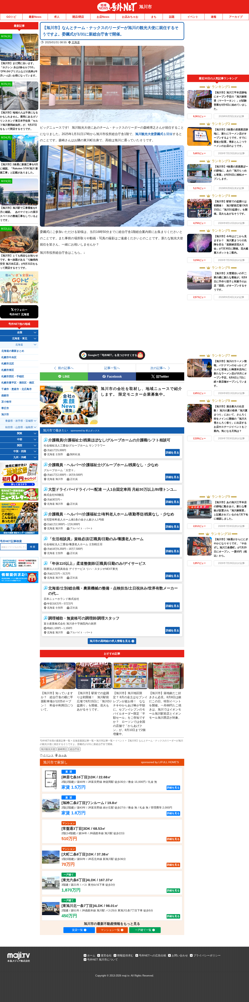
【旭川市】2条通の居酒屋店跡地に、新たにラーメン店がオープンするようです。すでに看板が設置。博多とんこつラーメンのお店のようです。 (231, 137)
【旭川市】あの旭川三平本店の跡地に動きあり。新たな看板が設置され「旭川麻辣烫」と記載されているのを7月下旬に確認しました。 (231, 510)
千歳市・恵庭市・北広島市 (16, 389)
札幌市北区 (7, 363)
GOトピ (11, 16)
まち (153, 16)
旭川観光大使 (48, 749)
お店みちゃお (130, 16)
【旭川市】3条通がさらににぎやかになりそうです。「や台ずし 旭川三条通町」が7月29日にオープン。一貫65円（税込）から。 (231, 547)
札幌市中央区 (9, 357)
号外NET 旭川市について (102, 959)
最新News (35, 16)
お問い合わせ (180, 955)
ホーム (91, 955)
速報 (213, 16)
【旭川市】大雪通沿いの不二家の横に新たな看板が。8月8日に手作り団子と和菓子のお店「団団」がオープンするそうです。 (230, 281)
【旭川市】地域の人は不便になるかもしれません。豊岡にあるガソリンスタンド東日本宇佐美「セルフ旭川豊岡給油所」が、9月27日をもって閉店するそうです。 (19, 120)
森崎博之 (62, 749)
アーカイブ (236, 16)
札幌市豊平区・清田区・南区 (17, 382)
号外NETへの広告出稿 (152, 955)
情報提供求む (125, 955)
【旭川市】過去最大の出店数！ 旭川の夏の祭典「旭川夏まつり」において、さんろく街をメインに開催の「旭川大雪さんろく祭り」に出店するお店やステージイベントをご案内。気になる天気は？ (230, 418)
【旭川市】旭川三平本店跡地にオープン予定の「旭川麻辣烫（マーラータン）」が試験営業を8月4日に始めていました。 (230, 100)
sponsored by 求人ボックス (85, 430)
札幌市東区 (7, 370)
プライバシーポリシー (207, 955)
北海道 (76, 42)
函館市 (5, 395)
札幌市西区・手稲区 (12, 376)
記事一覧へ (112, 368)
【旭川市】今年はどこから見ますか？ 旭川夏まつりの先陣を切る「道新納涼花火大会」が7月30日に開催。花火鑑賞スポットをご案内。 (231, 244)
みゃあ (63, 755)
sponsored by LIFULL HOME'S (160, 762)
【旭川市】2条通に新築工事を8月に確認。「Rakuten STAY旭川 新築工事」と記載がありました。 (19, 168)
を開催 (154, 134)
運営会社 (106, 955)
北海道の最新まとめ (12, 351)
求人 (57, 16)
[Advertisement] (218, 48)
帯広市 (5, 408)
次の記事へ (158, 368)
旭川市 (145, 6)
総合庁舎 (74, 749)
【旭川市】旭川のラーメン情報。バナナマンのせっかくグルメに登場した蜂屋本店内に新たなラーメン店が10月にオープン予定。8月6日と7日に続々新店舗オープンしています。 (230, 373)
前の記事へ (66, 368)
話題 (171, 16)
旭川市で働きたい (55, 430)
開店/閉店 (78, 16)
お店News (103, 16)
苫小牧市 (6, 401)
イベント (192, 16)
